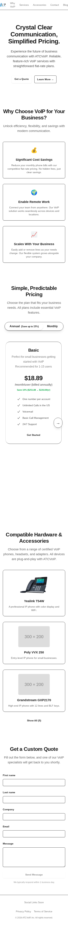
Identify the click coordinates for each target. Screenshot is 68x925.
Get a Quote (21, 79)
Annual (24, 326)
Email (6, 826)
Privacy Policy (23, 911)
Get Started (33, 435)
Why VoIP (12, 5)
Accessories (39, 4)
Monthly (52, 326)
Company (8, 809)
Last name (9, 792)
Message (8, 843)
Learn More (45, 79)
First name (9, 775)
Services (24, 4)
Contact (54, 4)
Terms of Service (43, 911)
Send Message (34, 874)
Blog (65, 4)
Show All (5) (34, 720)
